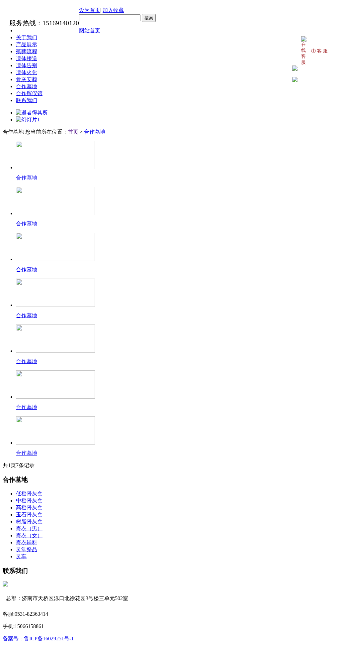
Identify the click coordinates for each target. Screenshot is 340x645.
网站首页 (89, 30)
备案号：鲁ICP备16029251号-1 (38, 638)
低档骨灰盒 (29, 493)
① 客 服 (319, 51)
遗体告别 (26, 65)
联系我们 (26, 100)
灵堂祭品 (26, 549)
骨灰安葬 (26, 79)
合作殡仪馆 (29, 93)
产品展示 (26, 44)
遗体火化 (26, 72)
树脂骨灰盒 (29, 521)
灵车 (21, 556)
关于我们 (26, 37)
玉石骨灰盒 (29, 514)
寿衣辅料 (26, 542)
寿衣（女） (29, 535)
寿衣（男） (29, 528)
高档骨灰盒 (29, 507)
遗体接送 (26, 58)
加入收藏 (113, 10)
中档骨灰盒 (29, 500)
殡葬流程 (26, 51)
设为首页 (89, 10)
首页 (73, 132)
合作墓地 (26, 86)
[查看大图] (295, 80)
